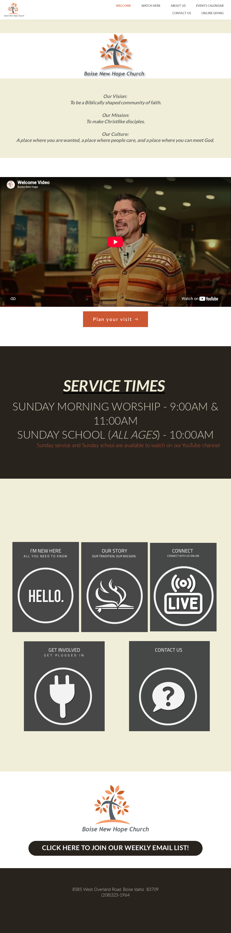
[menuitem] (123, 6)
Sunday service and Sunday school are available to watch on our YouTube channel (128, 445)
